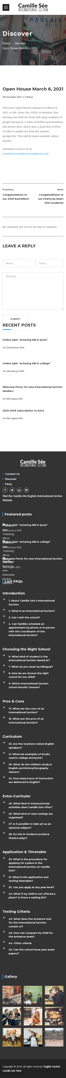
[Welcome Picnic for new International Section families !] (8, 571)
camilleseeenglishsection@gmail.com (25, 153)
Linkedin (19, 490)
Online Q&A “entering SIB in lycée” (25, 339)
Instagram (26, 490)
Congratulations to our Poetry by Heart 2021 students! (50, 196)
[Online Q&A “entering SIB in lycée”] (8, 533)
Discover (10, 479)
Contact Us (12, 473)
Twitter (12, 490)
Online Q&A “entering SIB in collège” (27, 363)
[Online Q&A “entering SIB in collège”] (8, 550)
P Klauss (29, 97)
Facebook (5, 490)
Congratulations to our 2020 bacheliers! (16, 194)
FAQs (8, 484)
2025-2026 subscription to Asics (23, 410)
